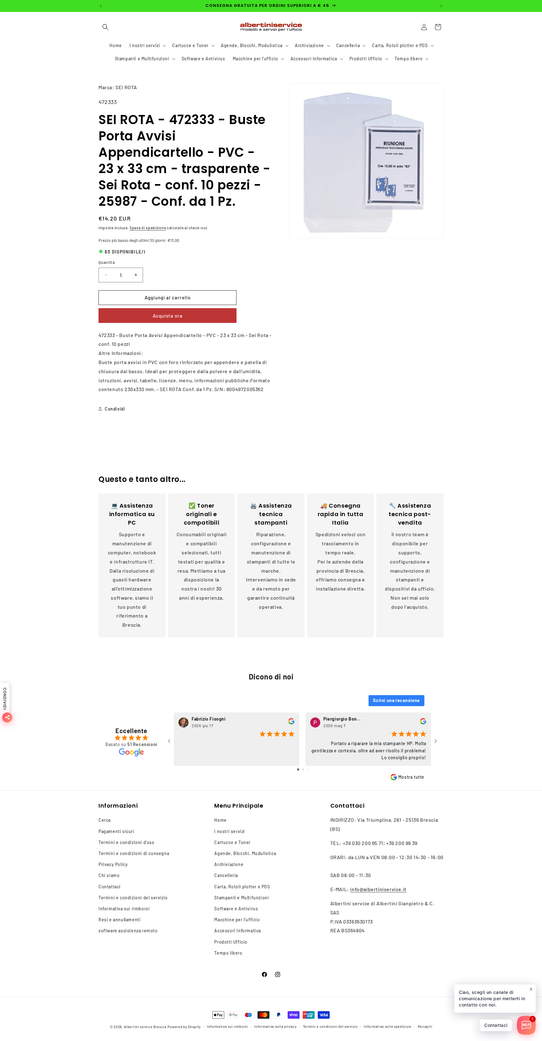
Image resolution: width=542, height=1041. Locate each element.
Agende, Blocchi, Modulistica (245, 853)
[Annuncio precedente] (101, 6)
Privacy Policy (113, 864)
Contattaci (109, 886)
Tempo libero (228, 953)
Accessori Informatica (237, 930)
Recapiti (425, 1026)
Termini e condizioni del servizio (133, 897)
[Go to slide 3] (307, 769)
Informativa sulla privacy (275, 1026)
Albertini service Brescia (145, 1027)
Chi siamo (109, 875)
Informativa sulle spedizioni (388, 1026)
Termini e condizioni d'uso (126, 842)
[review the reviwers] (291, 722)
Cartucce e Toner (232, 842)
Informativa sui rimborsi (124, 908)
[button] (105, 27)
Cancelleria (226, 875)
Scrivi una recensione (396, 700)
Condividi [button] (115, 408)
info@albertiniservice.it (378, 889)
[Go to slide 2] (303, 769)
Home (220, 820)
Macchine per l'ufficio (237, 919)
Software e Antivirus (236, 908)
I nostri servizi (229, 831)
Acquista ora (168, 316)
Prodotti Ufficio (230, 941)
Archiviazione (228, 864)
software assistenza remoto (128, 930)
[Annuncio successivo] (441, 6)
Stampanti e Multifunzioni (241, 897)
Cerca (104, 820)
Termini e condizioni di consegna (133, 853)
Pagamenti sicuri (116, 831)
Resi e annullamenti (119, 919)
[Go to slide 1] (298, 769)
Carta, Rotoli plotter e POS (242, 886)
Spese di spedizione (148, 228)
